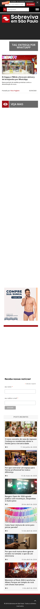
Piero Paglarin (15, 91)
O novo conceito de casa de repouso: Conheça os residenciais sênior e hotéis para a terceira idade (21, 441)
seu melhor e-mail (11, 399)
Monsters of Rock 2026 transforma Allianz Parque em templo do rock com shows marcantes (20, 582)
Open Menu (37, 9)
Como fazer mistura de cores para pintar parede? (19, 526)
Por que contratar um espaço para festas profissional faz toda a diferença (20, 470)
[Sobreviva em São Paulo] (20, 19)
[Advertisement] (20, 194)
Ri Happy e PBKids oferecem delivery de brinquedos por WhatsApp (18, 78)
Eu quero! (30, 4)
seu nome (9, 387)
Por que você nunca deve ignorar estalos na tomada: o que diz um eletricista (19, 553)
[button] (20, 3)
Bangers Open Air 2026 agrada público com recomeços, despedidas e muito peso (20, 498)
